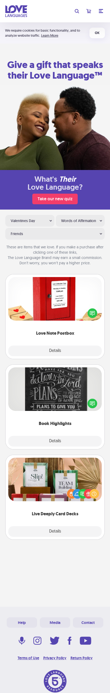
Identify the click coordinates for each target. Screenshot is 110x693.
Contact (88, 622)
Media (55, 622)
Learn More (49, 35)
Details (55, 351)
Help (22, 622)
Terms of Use (28, 658)
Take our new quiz (55, 199)
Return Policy (81, 658)
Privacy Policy (54, 658)
